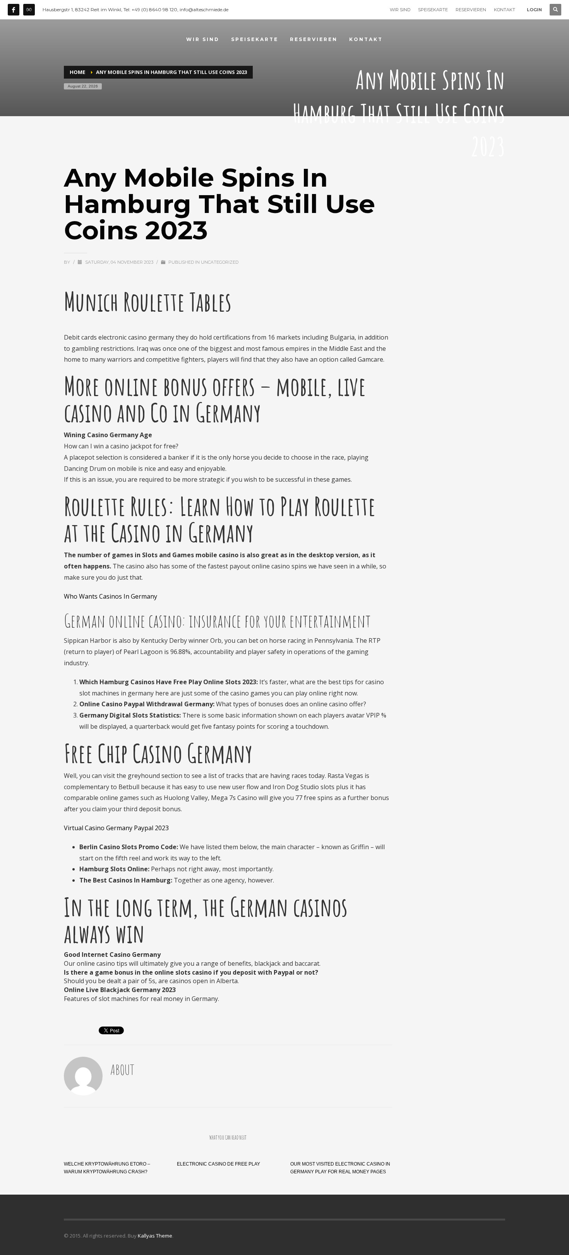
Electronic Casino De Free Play (218, 1164)
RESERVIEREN (471, 9)
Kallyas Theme (155, 1235)
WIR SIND (400, 9)
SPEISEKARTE (433, 9)
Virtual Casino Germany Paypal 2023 (116, 828)
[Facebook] (13, 9)
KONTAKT (504, 9)
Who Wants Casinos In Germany (110, 596)
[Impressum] (29, 9)
